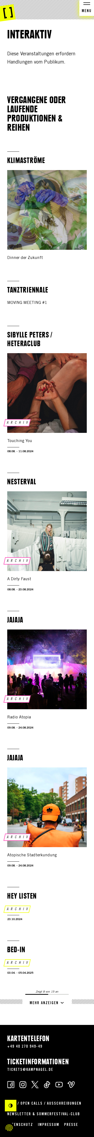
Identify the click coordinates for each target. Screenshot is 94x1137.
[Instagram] (23, 1084)
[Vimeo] (71, 1084)
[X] (35, 1084)
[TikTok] (47, 1084)
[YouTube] (59, 1084)
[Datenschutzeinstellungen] (9, 1127)
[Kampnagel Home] (8, 11)
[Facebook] (10, 1084)
